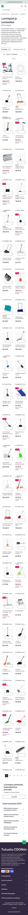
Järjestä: (8, 54)
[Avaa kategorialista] (25, 6)
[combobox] (14, 9)
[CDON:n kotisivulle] (2, 6)
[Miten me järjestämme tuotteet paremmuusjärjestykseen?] (4, 54)
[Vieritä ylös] (24, 842)
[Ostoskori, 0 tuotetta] (22, 6)
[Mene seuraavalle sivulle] (25, 775)
